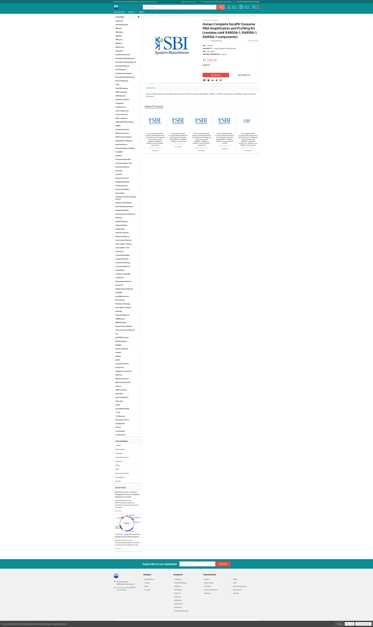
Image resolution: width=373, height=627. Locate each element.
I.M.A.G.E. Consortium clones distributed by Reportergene (127, 535)
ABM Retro (119, 43)
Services (118, 386)
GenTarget (118, 453)
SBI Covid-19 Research (123, 382)
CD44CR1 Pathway (121, 88)
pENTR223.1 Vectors (122, 337)
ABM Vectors (119, 47)
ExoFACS (118, 156)
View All (118, 481)
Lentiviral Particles (122, 259)
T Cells (117, 412)
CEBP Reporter (120, 96)
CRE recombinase (121, 118)
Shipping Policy (168, 620)
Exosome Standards (122, 167)
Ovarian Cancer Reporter (123, 326)
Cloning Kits (119, 103)
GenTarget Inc (119, 477)
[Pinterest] (220, 80)
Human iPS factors (121, 221)
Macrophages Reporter (123, 281)
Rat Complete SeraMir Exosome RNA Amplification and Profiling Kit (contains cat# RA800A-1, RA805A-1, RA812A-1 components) (178, 137)
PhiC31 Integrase (121, 341)
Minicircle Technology (122, 304)
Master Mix (119, 285)
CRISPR (117, 126)
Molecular (118, 311)
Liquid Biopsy (119, 270)
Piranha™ (118, 352)
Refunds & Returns (205, 620)
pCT (116, 334)
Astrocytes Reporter (122, 66)
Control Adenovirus (122, 111)
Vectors (118, 427)
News (141, 12)
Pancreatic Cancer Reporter (125, 330)
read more (118, 511)
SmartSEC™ (119, 393)
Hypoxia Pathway (121, 225)
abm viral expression (122, 473)
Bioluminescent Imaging (123, 73)
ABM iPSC (118, 36)
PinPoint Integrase (121, 349)
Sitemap (147, 590)
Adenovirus (119, 51)
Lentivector (119, 251)
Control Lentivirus (121, 114)
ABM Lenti (118, 39)
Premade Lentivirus (122, 364)
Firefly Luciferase (121, 185)
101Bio (117, 465)
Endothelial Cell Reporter (124, 141)
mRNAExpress (120, 319)
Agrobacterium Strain (122, 54)
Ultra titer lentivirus (122, 420)
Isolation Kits (120, 229)
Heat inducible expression (124, 206)
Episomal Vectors (121, 144)
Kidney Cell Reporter (122, 236)
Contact (131, 12)
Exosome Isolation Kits (123, 159)
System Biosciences (122, 457)
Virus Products (120, 435)
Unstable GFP (120, 423)
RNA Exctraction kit (122, 379)
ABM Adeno (119, 32)
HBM (117, 469)
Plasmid (118, 356)
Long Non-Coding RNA (122, 274)
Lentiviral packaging (122, 255)
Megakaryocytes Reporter (124, 289)
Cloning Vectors (120, 107)
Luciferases (119, 277)
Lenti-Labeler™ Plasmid (123, 244)
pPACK (117, 360)
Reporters (118, 375)
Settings (339, 624)
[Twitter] (216, 80)
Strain (117, 405)
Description (150, 88)
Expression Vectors (122, 178)
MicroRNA (118, 292)
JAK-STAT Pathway (122, 232)
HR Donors (118, 218)
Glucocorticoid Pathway (123, 203)
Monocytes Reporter (122, 315)
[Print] (212, 80)
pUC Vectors (119, 367)
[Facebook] (204, 80)
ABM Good (118, 461)
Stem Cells (119, 401)
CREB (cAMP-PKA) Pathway (124, 122)
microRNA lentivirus (122, 296)
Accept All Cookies (363, 624)
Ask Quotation (119, 12)
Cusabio (118, 445)
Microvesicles (120, 300)
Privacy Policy (241, 620)
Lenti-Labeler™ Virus (122, 247)
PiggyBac (118, 345)
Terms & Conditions (131, 620)
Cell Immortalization (122, 99)
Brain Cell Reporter (121, 81)
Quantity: (206, 65)
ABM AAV (118, 28)
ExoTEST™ (119, 174)
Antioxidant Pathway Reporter (125, 62)
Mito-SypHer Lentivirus (123, 307)
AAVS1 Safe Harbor (121, 24)
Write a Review (253, 41)
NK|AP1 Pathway (120, 322)
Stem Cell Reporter (122, 397)
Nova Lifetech (120, 449)
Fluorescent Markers (122, 189)
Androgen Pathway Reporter (125, 58)
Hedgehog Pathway (122, 210)
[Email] (208, 80)
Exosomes (118, 170)
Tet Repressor (120, 416)
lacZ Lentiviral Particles (123, 240)
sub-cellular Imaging (122, 408)
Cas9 (117, 84)
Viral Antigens (120, 431)
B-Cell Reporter (120, 69)
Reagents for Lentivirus (123, 371)
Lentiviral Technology (122, 262)
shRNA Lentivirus (121, 390)
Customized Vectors (122, 129)
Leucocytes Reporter (122, 266)
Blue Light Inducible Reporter (125, 77)
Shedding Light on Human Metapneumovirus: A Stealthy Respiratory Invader (127, 494)
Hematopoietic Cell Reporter (125, 214)
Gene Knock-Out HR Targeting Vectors (125, 198)
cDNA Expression (121, 92)
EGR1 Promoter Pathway (123, 137)
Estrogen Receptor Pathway (125, 148)
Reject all (349, 624)
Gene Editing (119, 193)
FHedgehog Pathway (122, 182)
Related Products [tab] (154, 106)
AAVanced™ (119, 21)
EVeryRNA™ (119, 152)
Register (234, 8)
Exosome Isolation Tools (123, 163)
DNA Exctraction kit (122, 133)
